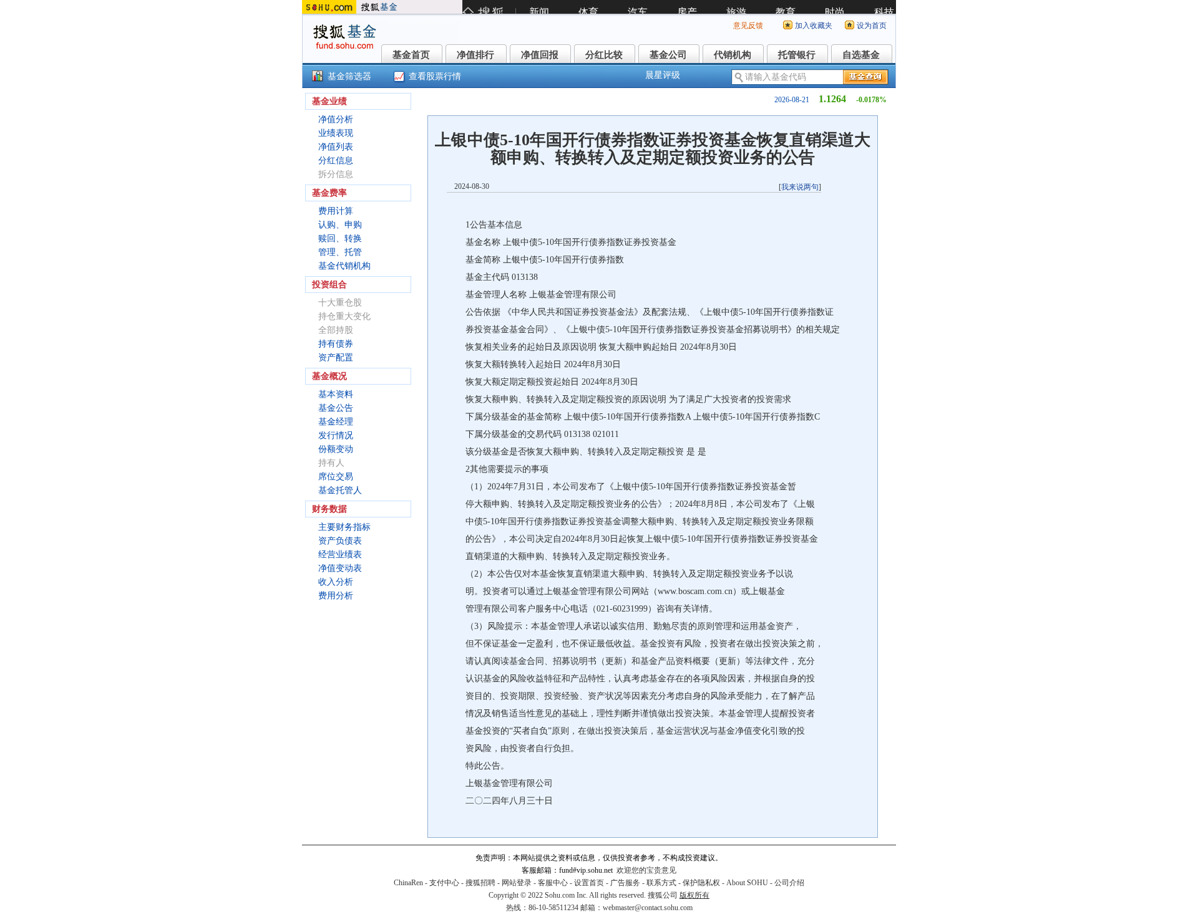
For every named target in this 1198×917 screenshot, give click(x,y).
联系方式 (661, 882)
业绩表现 (335, 133)
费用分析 (335, 595)
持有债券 (335, 343)
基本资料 (335, 394)
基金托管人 (340, 490)
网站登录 (517, 882)
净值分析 (335, 119)
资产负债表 (340, 540)
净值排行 (475, 55)
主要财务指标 (344, 527)
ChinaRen (408, 882)
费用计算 (335, 211)
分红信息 (335, 160)
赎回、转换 (340, 238)
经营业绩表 (340, 554)
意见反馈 (748, 25)
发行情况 (335, 435)
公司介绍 (789, 882)
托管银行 (797, 55)
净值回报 (539, 55)
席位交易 (335, 476)
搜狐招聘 (480, 882)
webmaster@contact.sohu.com (648, 907)
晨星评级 (662, 75)
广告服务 (625, 882)
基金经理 (335, 421)
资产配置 (335, 357)
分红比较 (604, 55)
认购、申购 (340, 224)
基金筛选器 (349, 76)
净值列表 (335, 146)
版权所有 (694, 895)
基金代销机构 (344, 266)
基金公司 (668, 55)
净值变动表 (340, 568)
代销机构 (732, 55)
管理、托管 (340, 252)
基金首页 (411, 55)
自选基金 (861, 55)
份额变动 (335, 449)
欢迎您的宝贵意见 (646, 870)
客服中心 (553, 882)
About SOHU (747, 882)
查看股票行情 (435, 76)
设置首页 (589, 882)
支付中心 (444, 882)
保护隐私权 (701, 882)
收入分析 (335, 582)
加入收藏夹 (813, 25)
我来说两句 (800, 187)
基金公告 (335, 408)
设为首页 (872, 25)
